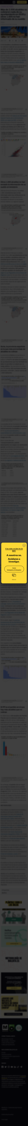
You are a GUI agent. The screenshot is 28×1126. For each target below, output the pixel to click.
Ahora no (14, 579)
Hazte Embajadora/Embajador (14, 569)
